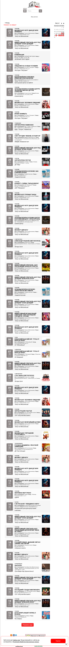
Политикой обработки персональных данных (26, 642)
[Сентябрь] (62, 23)
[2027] (63, 23)
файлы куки (16, 640)
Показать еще (27, 625)
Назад (7, 23)
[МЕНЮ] (25, 10)
